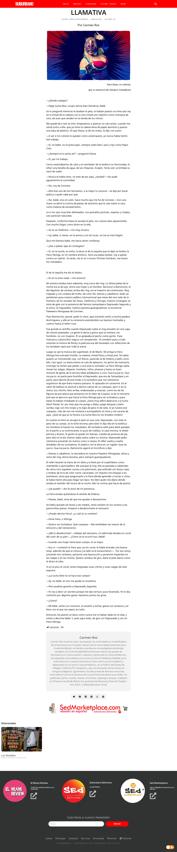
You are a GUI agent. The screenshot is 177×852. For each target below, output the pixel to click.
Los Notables (8, 755)
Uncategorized (81, 19)
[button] (155, 4)
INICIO (66, 4)
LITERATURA (90, 4)
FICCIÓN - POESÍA (68, 19)
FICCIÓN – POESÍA (108, 4)
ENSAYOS (77, 4)
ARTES (123, 4)
